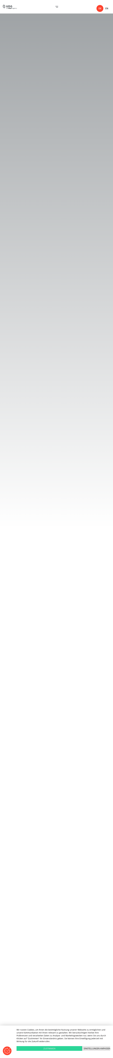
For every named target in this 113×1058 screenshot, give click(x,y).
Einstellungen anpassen (97, 1048)
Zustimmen (49, 1048)
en (106, 8)
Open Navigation (57, 7)
